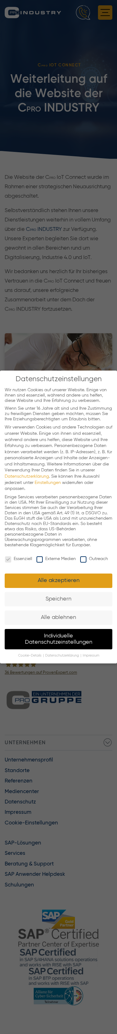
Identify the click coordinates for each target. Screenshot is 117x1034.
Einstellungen (48, 483)
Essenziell (23, 559)
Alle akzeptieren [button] (59, 580)
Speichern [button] (58, 599)
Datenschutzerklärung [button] (62, 655)
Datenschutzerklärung (27, 476)
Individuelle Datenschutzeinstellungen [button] (58, 639)
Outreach (98, 559)
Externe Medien (60, 559)
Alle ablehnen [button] (58, 617)
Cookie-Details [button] (30, 655)
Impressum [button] (91, 655)
